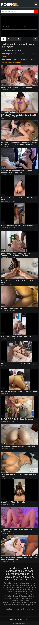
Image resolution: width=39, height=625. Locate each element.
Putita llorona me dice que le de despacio (17, 225)
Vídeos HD (5, 56)
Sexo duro (31, 54)
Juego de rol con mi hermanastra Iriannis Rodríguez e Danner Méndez (16, 171)
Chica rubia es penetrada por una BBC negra (18, 364)
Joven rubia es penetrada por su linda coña (18, 447)
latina (15, 54)
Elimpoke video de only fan (11, 308)
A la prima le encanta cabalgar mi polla (16, 336)
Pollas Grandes (22, 54)
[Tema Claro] (21, 4)
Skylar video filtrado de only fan (13, 502)
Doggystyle (21, 59)
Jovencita (4, 62)
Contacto (13, 619)
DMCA (20, 619)
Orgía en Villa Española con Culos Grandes (17, 87)
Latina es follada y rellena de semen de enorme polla (19, 282)
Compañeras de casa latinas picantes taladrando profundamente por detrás (15, 254)
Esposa (28, 59)
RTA (26, 619)
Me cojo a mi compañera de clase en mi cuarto (19, 391)
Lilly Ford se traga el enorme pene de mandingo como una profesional (19, 558)
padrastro (11, 62)
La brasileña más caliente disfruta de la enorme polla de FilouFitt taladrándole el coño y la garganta (19, 144)
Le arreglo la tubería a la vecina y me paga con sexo (19, 199)
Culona (15, 59)
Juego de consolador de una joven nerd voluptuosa (16, 530)
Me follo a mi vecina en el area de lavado (17, 419)
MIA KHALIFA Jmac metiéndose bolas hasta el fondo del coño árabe (18, 116)
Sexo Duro (18, 62)
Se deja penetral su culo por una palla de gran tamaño (18, 475)
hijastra (33, 59)
